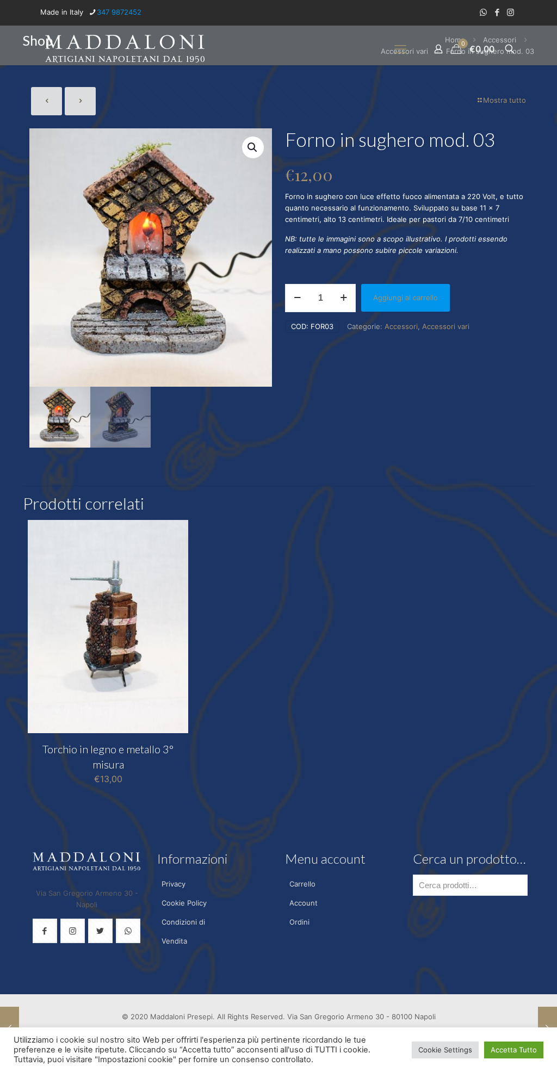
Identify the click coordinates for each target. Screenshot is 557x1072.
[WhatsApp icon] (483, 12)
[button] (253, 147)
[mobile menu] (400, 49)
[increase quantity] (343, 298)
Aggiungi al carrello (405, 297)
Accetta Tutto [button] (514, 1049)
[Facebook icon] (497, 12)
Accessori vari (445, 326)
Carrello (302, 883)
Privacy (173, 883)
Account (303, 903)
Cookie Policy (184, 903)
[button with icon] (45, 931)
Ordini (299, 922)
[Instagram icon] (510, 12)
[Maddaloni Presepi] (125, 48)
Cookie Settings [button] (445, 1049)
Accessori (401, 326)
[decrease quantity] (297, 298)
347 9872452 (119, 12)
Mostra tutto (504, 100)
